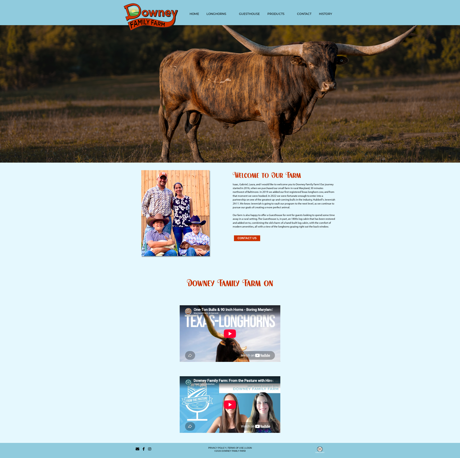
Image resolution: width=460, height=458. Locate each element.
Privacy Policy (217, 448)
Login (248, 448)
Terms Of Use (236, 448)
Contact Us (247, 238)
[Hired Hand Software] (319, 450)
